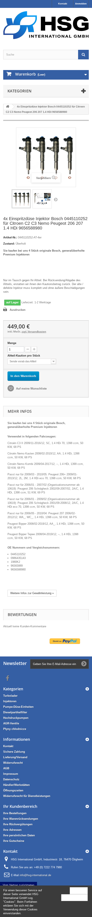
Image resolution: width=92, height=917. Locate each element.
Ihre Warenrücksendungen (20, 818)
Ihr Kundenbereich (20, 806)
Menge (11, 343)
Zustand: (9, 243)
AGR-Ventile (11, 723)
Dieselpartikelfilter (15, 712)
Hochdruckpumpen (15, 717)
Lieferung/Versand (15, 757)
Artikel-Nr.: (10, 237)
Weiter (55, 199)
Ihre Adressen (12, 829)
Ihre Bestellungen (15, 813)
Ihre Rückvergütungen (18, 824)
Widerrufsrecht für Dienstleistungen (26, 796)
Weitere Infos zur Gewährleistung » (32, 593)
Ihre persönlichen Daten (19, 835)
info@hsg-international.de (35, 875)
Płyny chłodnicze (14, 729)
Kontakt (62, 3)
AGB (6, 768)
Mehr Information (74, 897)
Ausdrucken (17, 309)
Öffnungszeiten (13, 790)
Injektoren (9, 701)
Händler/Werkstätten (16, 785)
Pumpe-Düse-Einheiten (18, 706)
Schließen (79, 890)
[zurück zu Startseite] (8, 106)
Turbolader (10, 695)
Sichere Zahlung (14, 751)
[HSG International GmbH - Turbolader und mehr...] (46, 25)
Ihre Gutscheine (13, 840)
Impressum (10, 773)
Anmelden (81, 3)
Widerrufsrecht (13, 762)
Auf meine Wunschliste (31, 388)
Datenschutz (11, 779)
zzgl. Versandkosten (34, 331)
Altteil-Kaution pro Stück (24, 355)
